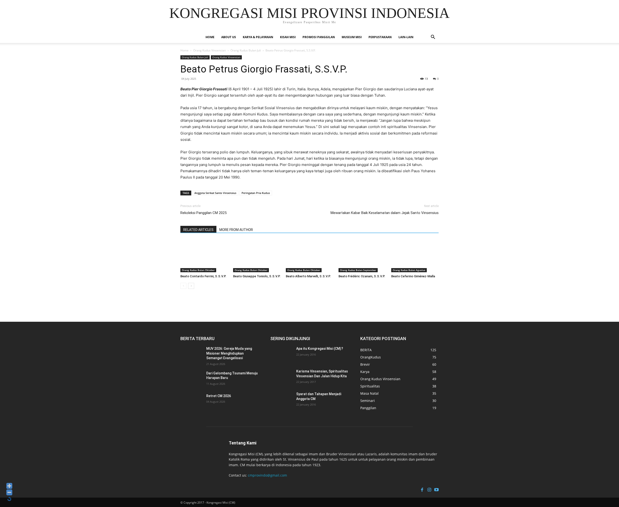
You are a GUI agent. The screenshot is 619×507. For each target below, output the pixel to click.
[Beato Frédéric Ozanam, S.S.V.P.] (362, 256)
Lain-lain (405, 37)
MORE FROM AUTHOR (236, 230)
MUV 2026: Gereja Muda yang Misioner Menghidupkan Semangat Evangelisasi (229, 353)
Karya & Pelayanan (258, 37)
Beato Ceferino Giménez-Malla (413, 276)
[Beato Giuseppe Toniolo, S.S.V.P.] (256, 256)
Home (210, 37)
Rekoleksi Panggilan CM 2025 (203, 213)
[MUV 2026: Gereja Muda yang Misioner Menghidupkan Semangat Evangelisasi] (192, 354)
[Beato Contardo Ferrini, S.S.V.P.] (204, 256)
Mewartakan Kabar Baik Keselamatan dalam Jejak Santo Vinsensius (385, 213)
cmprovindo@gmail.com (267, 475)
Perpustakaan (380, 37)
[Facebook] (422, 489)
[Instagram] (429, 489)
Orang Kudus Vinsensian (209, 50)
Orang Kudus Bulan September (358, 270)
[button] (433, 37)
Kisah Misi (288, 37)
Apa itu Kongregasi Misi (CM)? (319, 348)
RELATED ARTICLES (198, 230)
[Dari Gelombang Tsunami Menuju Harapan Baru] (192, 379)
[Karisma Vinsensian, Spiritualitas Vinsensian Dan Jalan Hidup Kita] (282, 377)
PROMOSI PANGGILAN (318, 37)
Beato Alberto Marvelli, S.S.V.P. (308, 276)
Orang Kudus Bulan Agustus (409, 270)
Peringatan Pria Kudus (256, 193)
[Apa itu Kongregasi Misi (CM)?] (282, 354)
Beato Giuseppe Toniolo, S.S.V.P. (256, 276)
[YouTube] (436, 489)
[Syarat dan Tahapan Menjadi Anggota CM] (282, 400)
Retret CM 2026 (218, 396)
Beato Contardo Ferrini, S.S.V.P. (203, 276)
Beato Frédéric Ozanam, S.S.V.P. (362, 276)
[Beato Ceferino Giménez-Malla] (415, 256)
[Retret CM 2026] (192, 402)
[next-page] (191, 286)
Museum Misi (352, 37)
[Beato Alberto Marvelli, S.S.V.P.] (309, 256)
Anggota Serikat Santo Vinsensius (215, 193)
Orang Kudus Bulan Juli (245, 50)
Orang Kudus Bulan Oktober (198, 270)
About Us (228, 37)
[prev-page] (183, 286)
